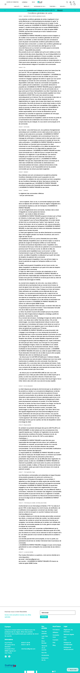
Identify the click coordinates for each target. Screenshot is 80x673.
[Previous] (5, 10)
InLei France (57, 626)
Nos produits (44, 627)
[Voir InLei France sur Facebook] (9, 656)
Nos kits (44, 652)
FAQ (54, 642)
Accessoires (45, 655)
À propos (55, 640)
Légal (65, 626)
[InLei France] (40, 2)
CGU (65, 640)
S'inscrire (44, 616)
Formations (56, 629)
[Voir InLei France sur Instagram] (6, 656)
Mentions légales (69, 634)
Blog (54, 645)
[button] (53, 6)
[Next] (75, 10)
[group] (40, 10)
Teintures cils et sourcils (44, 648)
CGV (65, 637)
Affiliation (55, 632)
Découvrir (55, 10)
